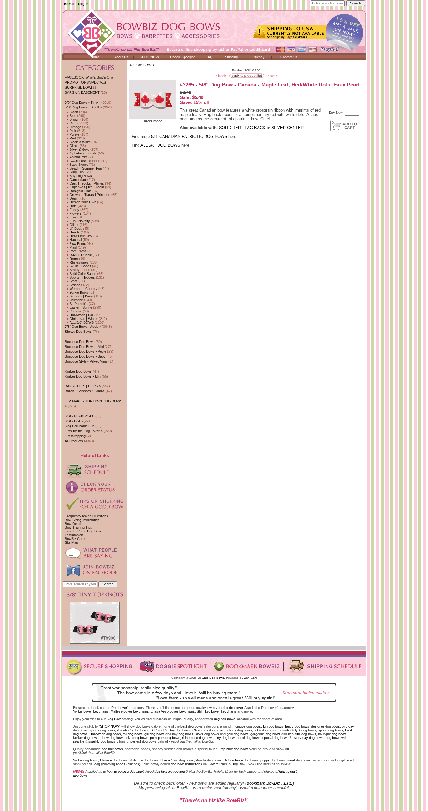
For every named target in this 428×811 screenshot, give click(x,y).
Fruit (72, 217)
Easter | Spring (80, 307)
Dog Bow (114, 719)
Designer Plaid (80, 191)
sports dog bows (102, 730)
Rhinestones (79, 262)
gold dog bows (237, 734)
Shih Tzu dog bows (144, 760)
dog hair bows (224, 719)
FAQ (209, 57)
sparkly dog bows (101, 741)
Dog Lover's (120, 707)
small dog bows (299, 760)
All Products (74, 441)
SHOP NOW (149, 57)
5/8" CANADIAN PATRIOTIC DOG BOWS (189, 136)
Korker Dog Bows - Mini (83, 376)
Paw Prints (77, 243)
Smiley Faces (79, 270)
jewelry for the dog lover (225, 707)
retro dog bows (265, 730)
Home (69, 4)
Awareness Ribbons (84, 161)
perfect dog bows (143, 741)
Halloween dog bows (105, 734)
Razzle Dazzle (80, 255)
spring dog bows (330, 730)
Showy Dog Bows (78, 331)
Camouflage (78, 179)
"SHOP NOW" (109, 726)
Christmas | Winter (83, 319)
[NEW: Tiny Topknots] (95, 642)
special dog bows (275, 738)
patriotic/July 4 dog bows (297, 730)
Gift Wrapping (75, 436)
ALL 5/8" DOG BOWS (160, 145)
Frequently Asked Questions (86, 516)
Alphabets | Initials (83, 153)
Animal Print (78, 157)
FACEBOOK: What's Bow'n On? (89, 77)
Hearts (74, 232)
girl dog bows (154, 734)
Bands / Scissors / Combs (85, 391)
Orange (75, 127)
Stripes (74, 285)
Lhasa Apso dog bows (177, 760)
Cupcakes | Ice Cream (86, 187)
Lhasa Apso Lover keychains (173, 711)
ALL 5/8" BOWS (141, 65)
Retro (73, 258)
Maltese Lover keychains (130, 711)
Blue (72, 116)
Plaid (73, 247)
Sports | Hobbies (82, 277)
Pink (72, 131)
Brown (74, 119)
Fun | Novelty (79, 221)
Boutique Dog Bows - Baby (85, 356)
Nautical (75, 240)
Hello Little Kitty (80, 236)
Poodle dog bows (209, 760)
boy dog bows (182, 734)
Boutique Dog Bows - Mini (84, 346)
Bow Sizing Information (82, 520)
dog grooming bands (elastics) (117, 764)
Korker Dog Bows (78, 371)
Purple (74, 134)
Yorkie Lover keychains (91, 711)
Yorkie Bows (78, 292)
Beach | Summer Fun (85, 168)
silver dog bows (207, 734)
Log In (83, 4)
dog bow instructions (186, 764)
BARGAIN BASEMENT (82, 92)
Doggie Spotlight (182, 57)
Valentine (76, 300)
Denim (74, 198)
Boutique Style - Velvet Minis (86, 361)
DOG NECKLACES (79, 416)
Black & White (80, 142)
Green (74, 123)
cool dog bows (249, 738)
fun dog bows (273, 726)
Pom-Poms (77, 251)
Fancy (74, 210)
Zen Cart (250, 677)
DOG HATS (74, 421)
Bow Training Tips (78, 527)
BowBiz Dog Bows (211, 677)
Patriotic (75, 311)
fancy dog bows (297, 726)
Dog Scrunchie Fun (79, 426)
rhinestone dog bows (198, 738)
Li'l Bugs (75, 228)
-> (83, 107)
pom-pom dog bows (165, 738)
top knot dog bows (234, 749)
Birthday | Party (81, 296)
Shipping (231, 57)
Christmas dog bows (208, 730)
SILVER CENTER (287, 128)
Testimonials (74, 535)
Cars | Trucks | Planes (86, 183)
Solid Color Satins (82, 273)
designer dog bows (325, 726)
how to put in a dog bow (125, 771)
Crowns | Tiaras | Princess (89, 194)
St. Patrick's (78, 304)
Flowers (75, 213)
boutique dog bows (332, 734)
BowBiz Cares (75, 539)
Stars (73, 281)
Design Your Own (82, 202)
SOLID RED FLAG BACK (242, 128)
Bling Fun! (77, 172)
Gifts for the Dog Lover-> (84, 431)
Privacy (258, 57)
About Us (121, 57)
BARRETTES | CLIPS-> (83, 386)
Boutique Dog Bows (80, 341)
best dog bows (191, 726)
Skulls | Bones (80, 266)
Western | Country (83, 288)
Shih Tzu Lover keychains (217, 711)
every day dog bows (308, 738)
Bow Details (74, 524)
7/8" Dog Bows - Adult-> (83, 326)
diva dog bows (137, 738)
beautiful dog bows (302, 734)
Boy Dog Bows (80, 176)
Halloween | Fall (81, 315)
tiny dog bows (226, 738)
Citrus (74, 146)
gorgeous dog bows (265, 734)
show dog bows (138, 726)
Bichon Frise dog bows (241, 760)
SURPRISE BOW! (78, 87)
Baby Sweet (78, 164)
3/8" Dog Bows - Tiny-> (82, 102)
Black (73, 112)
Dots (73, 206)
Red (72, 138)
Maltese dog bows (114, 760)
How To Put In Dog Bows (84, 531)
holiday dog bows (239, 730)
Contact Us (289, 57)
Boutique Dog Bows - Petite (85, 351)
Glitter (74, 225)
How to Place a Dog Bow (226, 764)
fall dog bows (133, 734)
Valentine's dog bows (133, 730)
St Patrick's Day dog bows (170, 730)
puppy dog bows (272, 760)
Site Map (71, 542)
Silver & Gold (79, 149)
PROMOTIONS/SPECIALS (85, 82)
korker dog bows (86, 738)
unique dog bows (248, 726)
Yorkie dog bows (85, 760)
